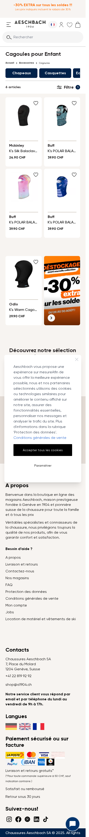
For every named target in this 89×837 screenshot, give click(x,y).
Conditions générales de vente (39, 437)
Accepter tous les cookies (43, 450)
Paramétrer (42, 465)
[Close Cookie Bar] (76, 359)
